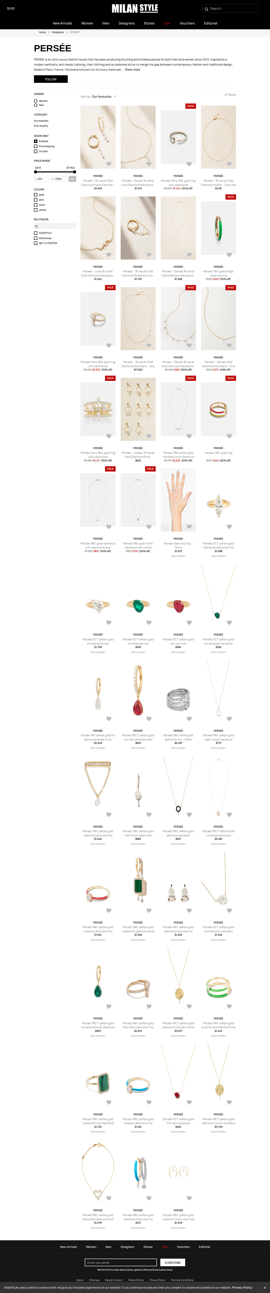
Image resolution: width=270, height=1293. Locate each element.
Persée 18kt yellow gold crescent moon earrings (178, 1217)
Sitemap (94, 1280)
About (80, 1280)
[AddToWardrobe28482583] (189, 527)
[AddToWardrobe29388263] (189, 164)
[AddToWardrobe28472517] (149, 346)
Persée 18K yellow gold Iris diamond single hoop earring (98, 739)
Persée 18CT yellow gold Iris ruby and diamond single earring (138, 739)
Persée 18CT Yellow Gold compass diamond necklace (218, 835)
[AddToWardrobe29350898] (149, 255)
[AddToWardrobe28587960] (189, 255)
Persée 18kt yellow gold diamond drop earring (97, 833)
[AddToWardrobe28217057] (108, 719)
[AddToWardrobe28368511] (189, 623)
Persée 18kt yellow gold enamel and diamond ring (218, 1025)
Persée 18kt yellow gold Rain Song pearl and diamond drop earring (138, 835)
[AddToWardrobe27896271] (189, 1199)
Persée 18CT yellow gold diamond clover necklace (218, 1121)
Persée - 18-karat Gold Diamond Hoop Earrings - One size (98, 185)
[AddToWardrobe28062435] (189, 911)
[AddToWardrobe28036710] (229, 911)
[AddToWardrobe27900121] (108, 1199)
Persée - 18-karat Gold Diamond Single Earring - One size (138, 275)
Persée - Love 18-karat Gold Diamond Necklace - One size (98, 275)
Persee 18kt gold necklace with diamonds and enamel (98, 547)
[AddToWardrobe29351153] (108, 255)
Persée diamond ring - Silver (178, 545)
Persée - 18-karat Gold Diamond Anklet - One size (218, 183)
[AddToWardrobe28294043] (149, 436)
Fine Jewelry (41, 126)
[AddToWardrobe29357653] (229, 164)
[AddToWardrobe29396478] (108, 164)
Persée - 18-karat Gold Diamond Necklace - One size (138, 366)
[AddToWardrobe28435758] (229, 346)
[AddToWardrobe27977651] (229, 1007)
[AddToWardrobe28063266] (108, 911)
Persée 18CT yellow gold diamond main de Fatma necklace (178, 1027)
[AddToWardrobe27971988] (149, 1103)
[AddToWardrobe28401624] (149, 623)
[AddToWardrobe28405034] (108, 623)
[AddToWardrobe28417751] (229, 527)
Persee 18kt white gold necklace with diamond (178, 455)
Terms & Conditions (182, 1280)
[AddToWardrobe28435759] (189, 346)
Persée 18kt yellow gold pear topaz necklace (218, 737)
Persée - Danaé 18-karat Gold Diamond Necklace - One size (138, 185)
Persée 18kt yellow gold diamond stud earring (178, 929)
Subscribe (173, 1263)
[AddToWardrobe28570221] (229, 255)
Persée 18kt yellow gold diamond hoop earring (138, 1217)
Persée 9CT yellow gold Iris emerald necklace (218, 641)
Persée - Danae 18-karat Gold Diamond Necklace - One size (178, 366)
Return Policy (136, 1280)
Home (42, 32)
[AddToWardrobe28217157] (229, 623)
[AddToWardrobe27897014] (149, 1199)
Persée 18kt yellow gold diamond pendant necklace (178, 835)
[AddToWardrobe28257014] (189, 436)
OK (72, 179)
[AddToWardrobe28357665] (108, 436)
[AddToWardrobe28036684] (108, 1007)
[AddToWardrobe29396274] (149, 164)
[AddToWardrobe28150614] (108, 815)
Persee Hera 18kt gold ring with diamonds (178, 183)
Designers (58, 32)
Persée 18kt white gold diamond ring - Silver (178, 737)
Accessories (41, 120)
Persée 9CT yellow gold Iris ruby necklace (178, 1121)
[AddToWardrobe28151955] (189, 719)
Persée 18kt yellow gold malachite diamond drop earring (138, 931)
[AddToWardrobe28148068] (149, 815)
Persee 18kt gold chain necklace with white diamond (138, 547)
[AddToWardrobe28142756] (189, 815)
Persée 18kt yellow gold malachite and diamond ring (98, 1123)
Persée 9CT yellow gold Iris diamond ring (97, 641)
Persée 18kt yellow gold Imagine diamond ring (97, 929)
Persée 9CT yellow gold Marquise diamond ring (218, 545)
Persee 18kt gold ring (218, 453)
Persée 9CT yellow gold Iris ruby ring (178, 641)
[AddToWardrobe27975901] (108, 1103)
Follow (51, 79)
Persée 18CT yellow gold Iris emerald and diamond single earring (98, 1027)
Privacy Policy (157, 1280)
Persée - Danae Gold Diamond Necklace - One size (218, 366)
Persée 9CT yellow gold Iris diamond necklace (218, 929)
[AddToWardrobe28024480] (149, 1007)
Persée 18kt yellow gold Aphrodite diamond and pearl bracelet (97, 1219)
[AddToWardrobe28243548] (229, 436)
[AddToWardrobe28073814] (229, 815)
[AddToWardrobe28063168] (149, 911)
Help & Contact (114, 1280)
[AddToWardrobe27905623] (229, 1103)
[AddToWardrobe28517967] (108, 346)
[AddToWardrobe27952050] (189, 1103)
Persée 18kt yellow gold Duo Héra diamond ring (138, 1025)
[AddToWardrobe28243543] (149, 527)
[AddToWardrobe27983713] (189, 1007)
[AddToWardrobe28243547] (108, 527)
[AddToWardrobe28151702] (229, 719)
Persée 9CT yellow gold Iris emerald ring (138, 641)
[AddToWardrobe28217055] (149, 719)
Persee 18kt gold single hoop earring (218, 273)
